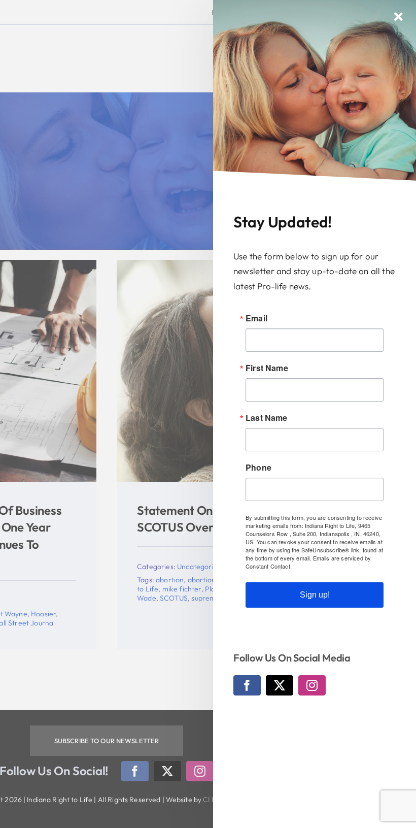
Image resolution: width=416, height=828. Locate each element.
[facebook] (247, 685)
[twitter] (279, 685)
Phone (258, 467)
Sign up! (315, 594)
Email (256, 318)
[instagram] (312, 685)
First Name (267, 368)
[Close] (398, 16)
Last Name (267, 418)
